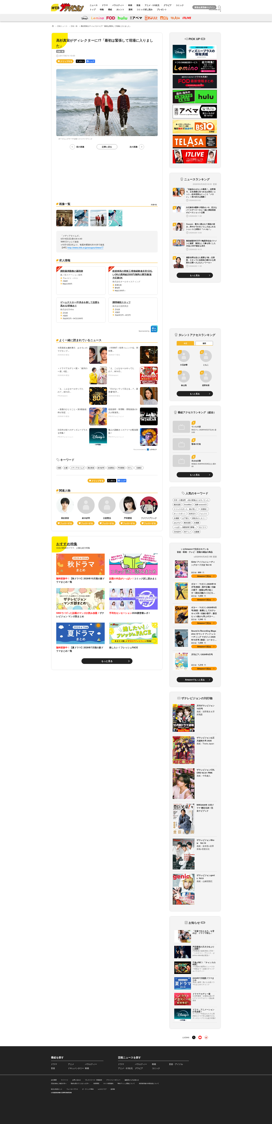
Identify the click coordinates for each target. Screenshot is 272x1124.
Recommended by (139, 449)
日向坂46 (177, 532)
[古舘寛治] (107, 510)
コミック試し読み (145, 9)
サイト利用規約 (108, 1083)
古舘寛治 (111, 468)
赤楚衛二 (204, 509)
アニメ (71, 1064)
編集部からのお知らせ (132, 1080)
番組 (110, 9)
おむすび (177, 522)
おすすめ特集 (66, 543)
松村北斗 (192, 513)
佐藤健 (196, 532)
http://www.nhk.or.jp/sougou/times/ (84, 247)
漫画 (130, 9)
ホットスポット (180, 513)
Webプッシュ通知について (126, 1083)
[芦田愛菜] (128, 510)
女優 (65, 468)
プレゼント (162, 9)
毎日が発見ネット (56, 1089)
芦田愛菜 (121, 468)
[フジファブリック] (149, 510)
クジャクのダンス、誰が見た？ (186, 509)
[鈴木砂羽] (86, 510)
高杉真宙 (91, 468)
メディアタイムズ (77, 468)
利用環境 (96, 1083)
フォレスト (203, 513)
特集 (102, 9)
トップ (93, 9)
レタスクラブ (102, 1089)
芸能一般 (74, 26)
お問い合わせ (76, 1080)
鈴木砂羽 (101, 468)
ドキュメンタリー (76, 1068)
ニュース (94, 5)
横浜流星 (177, 504)
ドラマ (105, 5)
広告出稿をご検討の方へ (59, 1083)
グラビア (168, 5)
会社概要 (54, 1080)
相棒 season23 (201, 504)
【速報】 (139, 468)
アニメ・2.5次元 (152, 5)
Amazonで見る (204, 576)
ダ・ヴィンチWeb (88, 1089)
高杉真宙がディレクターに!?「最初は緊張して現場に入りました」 (106, 26)
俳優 (59, 468)
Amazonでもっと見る (195, 679)
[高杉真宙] (65, 510)
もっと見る (107, 661)
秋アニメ (187, 532)
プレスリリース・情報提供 (93, 1080)
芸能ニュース (62, 26)
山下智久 (185, 518)
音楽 (138, 5)
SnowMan (188, 504)
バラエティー (118, 5)
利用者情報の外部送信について (149, 1083)
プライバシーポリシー (113, 1080)
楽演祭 (113, 1089)
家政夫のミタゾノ (199, 518)
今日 (185, 343)
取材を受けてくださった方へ (80, 1083)
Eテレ (130, 468)
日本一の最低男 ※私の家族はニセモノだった (191, 500)
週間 (204, 343)
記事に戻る (107, 146)
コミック (180, 5)
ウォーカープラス (72, 1089)
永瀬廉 (176, 518)
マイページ (64, 1080)
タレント (120, 9)
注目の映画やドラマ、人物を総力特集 (73, 547)
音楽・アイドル (176, 1064)
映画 (130, 5)
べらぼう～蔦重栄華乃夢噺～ (185, 527)
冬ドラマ (202, 527)
